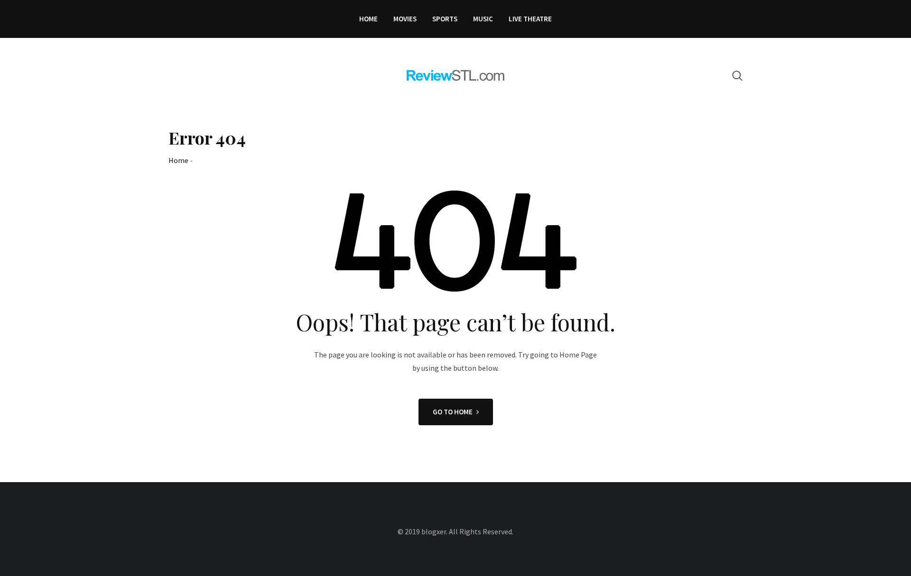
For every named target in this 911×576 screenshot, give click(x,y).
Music (483, 18)
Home (368, 18)
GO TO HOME (453, 411)
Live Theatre (530, 18)
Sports (444, 18)
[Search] (737, 75)
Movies (405, 18)
